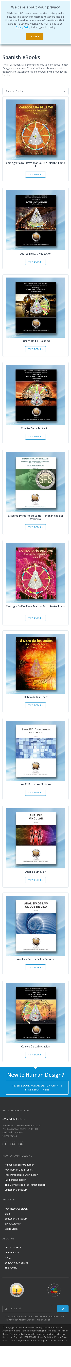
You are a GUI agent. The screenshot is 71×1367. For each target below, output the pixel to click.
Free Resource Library (16, 1208)
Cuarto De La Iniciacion (35, 1046)
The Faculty (11, 1267)
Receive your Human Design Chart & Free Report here (37, 1087)
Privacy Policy (23, 27)
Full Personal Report (15, 1179)
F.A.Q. (8, 1257)
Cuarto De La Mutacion (35, 428)
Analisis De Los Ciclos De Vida (35, 959)
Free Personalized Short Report (21, 1174)
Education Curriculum (16, 1189)
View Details (35, 174)
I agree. (34, 36)
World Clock (11, 1228)
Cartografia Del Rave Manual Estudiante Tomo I (35, 164)
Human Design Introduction (19, 1164)
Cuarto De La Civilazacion (36, 253)
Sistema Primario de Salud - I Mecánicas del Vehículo (35, 517)
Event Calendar (13, 1223)
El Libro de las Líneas (36, 697)
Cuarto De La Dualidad (35, 341)
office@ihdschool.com (14, 1119)
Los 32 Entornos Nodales (35, 784)
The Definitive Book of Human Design (25, 1184)
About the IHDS (13, 1247)
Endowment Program (16, 1262)
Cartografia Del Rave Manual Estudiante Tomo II (35, 608)
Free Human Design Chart (19, 1169)
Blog (7, 1213)
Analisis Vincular (35, 872)
